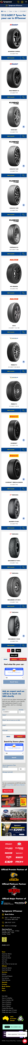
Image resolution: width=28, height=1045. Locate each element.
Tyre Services (5, 978)
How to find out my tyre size (9, 964)
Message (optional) (7, 772)
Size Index (4, 996)
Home (4, 11)
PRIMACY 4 (14, 365)
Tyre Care (4, 960)
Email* (4, 725)
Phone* (11, 720)
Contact (4, 984)
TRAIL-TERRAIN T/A (14, 90)
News (4, 990)
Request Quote (8, 791)
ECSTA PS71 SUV (14, 169)
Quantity (21, 710)
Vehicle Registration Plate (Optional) (9, 766)
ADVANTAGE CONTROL (14, 51)
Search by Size (6, 956)
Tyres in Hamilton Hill (7, 1000)
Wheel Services (6, 980)
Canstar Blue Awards (7, 1008)
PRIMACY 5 (14, 404)
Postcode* (5, 730)
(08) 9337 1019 (10, 922)
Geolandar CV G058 (14, 639)
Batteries (4, 974)
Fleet (3, 988)
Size (3, 710)
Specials (4, 982)
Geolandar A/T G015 (14, 560)
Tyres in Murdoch (6, 1004)
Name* (4, 715)
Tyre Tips (4, 962)
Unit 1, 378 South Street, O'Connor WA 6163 (12, 918)
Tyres (3, 952)
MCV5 (14, 325)
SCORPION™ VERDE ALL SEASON (14, 482)
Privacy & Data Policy (11, 1040)
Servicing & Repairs (7, 976)
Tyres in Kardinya (6, 1002)
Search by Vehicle (7, 954)
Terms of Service (20, 785)
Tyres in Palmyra (6, 1006)
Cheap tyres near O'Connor (9, 1012)
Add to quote (10, 58)
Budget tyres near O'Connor (9, 1010)
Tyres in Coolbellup (7, 998)
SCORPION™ (14, 443)
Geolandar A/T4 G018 (14, 600)
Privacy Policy (10, 785)
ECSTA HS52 (14, 130)
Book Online (6, 986)
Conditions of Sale (21, 1040)
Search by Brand (6, 958)
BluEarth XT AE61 (14, 521)
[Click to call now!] (18, 2)
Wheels (4, 966)
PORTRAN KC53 (14, 247)
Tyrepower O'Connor (15, 5)
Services (4, 972)
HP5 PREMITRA (14, 286)
